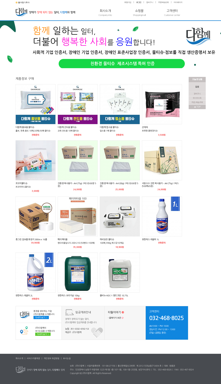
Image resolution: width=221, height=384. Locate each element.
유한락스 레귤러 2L (24, 295)
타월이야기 (115, 312)
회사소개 (105, 12)
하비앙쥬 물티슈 (107, 239)
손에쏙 (145, 127)
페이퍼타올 (63, 239)
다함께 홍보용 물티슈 (25, 127)
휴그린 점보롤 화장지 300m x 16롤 (31, 239)
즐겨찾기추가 (24, 2)
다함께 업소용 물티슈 (109, 127)
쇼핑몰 (139, 12)
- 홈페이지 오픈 (114, 318)
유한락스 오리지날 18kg (68, 295)
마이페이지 (178, 2)
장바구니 (149, 2)
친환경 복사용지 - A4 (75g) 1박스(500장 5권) (77, 184)
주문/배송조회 (163, 2)
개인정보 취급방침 (51, 358)
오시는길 (67, 358)
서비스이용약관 (33, 358)
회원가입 (127, 2)
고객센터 (172, 12)
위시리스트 (197, 98)
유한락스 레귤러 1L (150, 239)
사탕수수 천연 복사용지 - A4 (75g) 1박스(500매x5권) (160, 184)
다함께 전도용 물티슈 (67, 127)
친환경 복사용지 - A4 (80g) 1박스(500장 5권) (119, 184)
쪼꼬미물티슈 (21, 183)
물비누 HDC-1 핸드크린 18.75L (114, 295)
